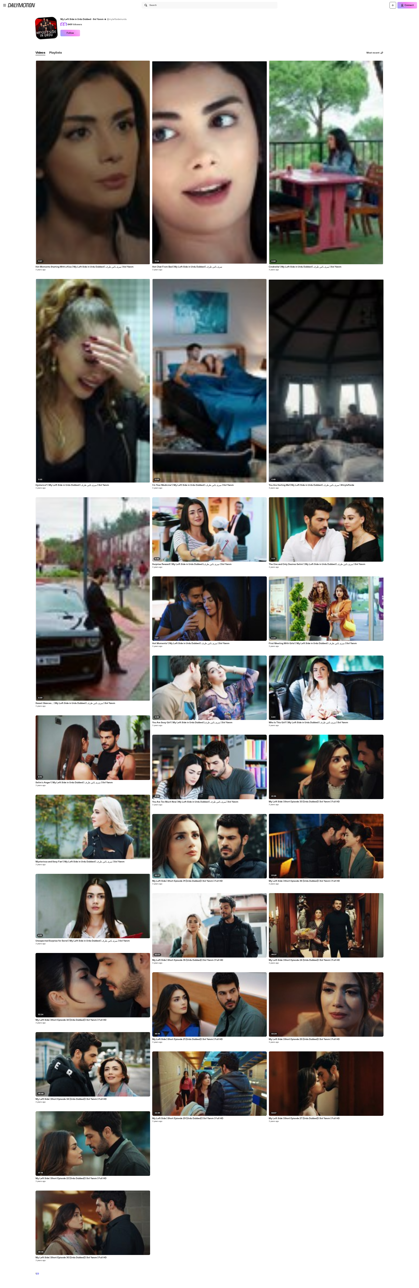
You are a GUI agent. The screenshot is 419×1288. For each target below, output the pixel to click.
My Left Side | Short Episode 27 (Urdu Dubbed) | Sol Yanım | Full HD (304, 1118)
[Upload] (393, 5)
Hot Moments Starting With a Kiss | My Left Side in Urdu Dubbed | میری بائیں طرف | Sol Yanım (85, 267)
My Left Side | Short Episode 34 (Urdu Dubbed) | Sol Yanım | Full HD (71, 1099)
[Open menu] (4, 5)
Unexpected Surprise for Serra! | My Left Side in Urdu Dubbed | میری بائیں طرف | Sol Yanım (83, 941)
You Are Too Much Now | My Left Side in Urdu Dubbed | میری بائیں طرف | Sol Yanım (195, 802)
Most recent (373, 52)
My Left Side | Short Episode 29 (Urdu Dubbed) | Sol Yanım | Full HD (187, 1118)
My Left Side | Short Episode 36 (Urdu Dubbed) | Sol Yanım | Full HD (304, 881)
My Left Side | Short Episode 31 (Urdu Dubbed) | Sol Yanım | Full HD (187, 881)
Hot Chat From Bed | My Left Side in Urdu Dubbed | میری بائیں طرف (187, 267)
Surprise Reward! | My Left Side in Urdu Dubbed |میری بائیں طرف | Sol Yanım (192, 564)
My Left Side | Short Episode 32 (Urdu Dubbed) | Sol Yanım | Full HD (71, 1020)
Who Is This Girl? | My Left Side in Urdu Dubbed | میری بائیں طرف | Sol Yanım (308, 722)
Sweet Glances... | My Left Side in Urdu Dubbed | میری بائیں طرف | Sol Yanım (75, 703)
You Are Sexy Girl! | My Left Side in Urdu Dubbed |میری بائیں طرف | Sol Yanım (192, 722)
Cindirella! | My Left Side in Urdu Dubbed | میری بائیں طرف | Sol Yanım (305, 267)
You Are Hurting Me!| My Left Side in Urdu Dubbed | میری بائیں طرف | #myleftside (311, 485)
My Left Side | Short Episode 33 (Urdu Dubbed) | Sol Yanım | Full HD (304, 801)
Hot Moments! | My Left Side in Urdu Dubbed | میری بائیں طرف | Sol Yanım (190, 643)
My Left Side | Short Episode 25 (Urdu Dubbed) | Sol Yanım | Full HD (304, 1039)
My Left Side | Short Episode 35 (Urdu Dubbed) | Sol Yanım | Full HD (187, 960)
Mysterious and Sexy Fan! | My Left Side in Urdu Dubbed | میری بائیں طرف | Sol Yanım (80, 861)
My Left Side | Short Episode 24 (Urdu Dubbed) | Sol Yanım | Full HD (304, 960)
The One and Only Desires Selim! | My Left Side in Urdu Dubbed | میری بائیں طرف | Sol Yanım (317, 564)
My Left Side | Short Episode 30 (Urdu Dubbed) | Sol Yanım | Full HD (71, 1257)
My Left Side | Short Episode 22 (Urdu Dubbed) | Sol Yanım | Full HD (71, 1178)
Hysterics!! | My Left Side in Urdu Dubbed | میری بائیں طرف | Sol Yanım (72, 485)
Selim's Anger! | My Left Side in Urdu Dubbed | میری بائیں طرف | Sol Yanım (74, 782)
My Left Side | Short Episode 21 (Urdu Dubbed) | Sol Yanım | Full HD (187, 1039)
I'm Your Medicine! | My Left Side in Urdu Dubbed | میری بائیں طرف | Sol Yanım (193, 485)
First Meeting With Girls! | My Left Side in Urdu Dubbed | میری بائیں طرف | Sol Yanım (313, 643)
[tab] (40, 53)
